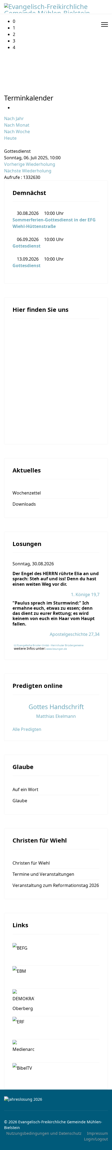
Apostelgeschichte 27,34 (74, 634)
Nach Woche (17, 132)
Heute (10, 138)
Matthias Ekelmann (56, 716)
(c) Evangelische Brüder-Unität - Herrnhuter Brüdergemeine (48, 645)
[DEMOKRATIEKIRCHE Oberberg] (56, 1002)
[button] (60, 21)
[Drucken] (14, 108)
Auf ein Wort (25, 789)
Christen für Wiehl (31, 863)
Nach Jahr (14, 118)
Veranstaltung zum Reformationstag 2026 (56, 885)
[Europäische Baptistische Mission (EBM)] (56, 977)
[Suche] (5, 145)
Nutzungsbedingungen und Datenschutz (44, 1133)
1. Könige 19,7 (85, 594)
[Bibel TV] (56, 1072)
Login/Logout (96, 1139)
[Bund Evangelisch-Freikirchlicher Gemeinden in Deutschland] (56, 953)
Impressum (97, 1133)
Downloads (24, 504)
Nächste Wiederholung (27, 171)
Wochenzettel (27, 493)
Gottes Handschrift (56, 706)
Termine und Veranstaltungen (43, 874)
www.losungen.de (56, 649)
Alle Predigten (27, 729)
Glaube (20, 801)
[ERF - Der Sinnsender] (56, 1027)
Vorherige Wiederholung (29, 164)
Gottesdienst (27, 246)
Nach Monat (16, 125)
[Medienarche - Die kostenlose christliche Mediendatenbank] (56, 1050)
